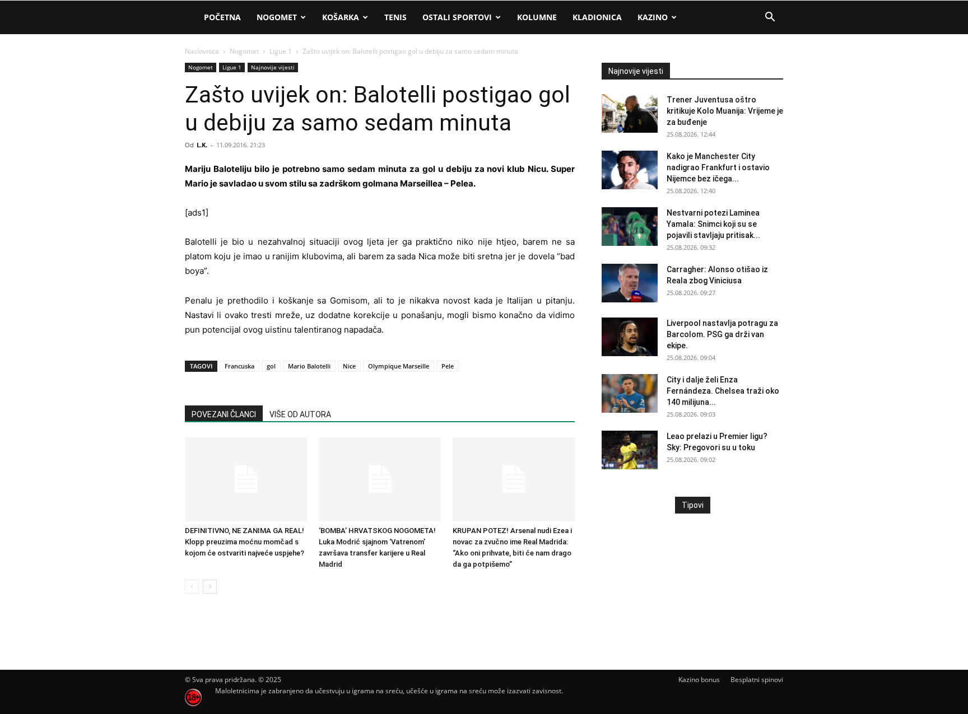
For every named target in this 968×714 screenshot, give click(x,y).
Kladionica (597, 17)
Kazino (652, 17)
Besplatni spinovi (756, 679)
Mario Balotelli (309, 366)
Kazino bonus (699, 679)
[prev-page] (192, 587)
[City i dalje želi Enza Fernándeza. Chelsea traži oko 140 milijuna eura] (630, 393)
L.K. (202, 145)
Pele (447, 366)
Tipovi (693, 505)
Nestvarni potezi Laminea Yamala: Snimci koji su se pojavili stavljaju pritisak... (713, 224)
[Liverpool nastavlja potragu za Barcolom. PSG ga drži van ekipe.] (630, 337)
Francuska (239, 366)
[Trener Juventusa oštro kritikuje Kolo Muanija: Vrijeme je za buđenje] (630, 113)
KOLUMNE (537, 17)
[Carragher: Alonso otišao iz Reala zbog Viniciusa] (630, 283)
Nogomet (277, 17)
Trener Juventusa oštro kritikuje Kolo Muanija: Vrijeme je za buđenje (725, 111)
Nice (349, 366)
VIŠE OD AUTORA (300, 414)
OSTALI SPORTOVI (457, 17)
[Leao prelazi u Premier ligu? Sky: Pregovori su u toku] (630, 450)
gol (271, 366)
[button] (769, 18)
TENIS (395, 17)
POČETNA (222, 17)
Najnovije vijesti (273, 67)
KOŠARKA (340, 17)
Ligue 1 (280, 51)
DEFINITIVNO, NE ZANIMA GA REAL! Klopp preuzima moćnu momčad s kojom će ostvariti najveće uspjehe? (244, 541)
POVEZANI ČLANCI (224, 414)
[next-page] (210, 587)
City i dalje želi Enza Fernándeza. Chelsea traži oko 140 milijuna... (723, 391)
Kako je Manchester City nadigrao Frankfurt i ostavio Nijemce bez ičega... (718, 167)
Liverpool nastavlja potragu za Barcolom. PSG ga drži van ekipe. (722, 334)
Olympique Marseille (398, 366)
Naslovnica (202, 51)
